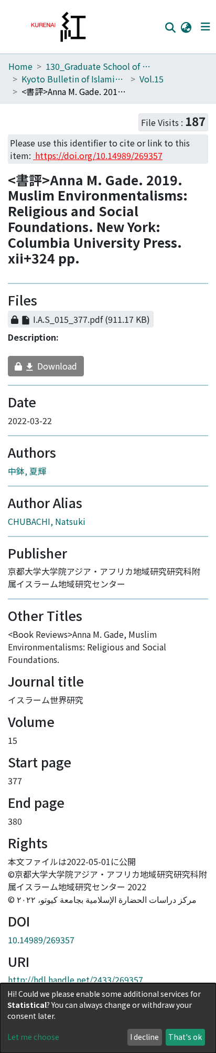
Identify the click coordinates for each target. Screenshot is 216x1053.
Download (47, 370)
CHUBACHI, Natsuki (46, 526)
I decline (144, 1036)
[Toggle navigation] (205, 26)
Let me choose (33, 1036)
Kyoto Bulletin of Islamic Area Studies (73, 78)
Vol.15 (151, 78)
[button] (186, 26)
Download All (86, 302)
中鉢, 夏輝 (27, 475)
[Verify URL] (168, 324)
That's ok (185, 1036)
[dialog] (108, 1018)
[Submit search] (170, 27)
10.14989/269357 (41, 944)
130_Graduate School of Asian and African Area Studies (98, 66)
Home (20, 66)
